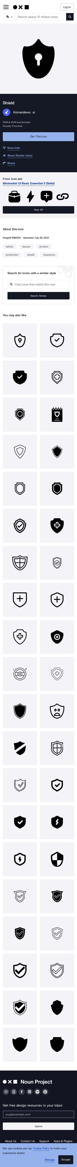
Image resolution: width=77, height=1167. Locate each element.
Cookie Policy (41, 1148)
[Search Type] (9, 16)
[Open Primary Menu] (6, 7)
